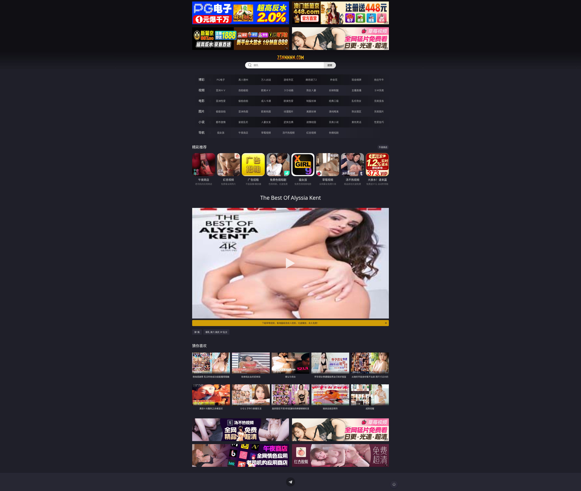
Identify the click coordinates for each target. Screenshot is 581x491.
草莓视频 (266, 132)
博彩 (202, 80)
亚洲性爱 (221, 101)
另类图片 (379, 111)
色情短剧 (334, 132)
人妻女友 (266, 122)
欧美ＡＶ (266, 90)
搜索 (329, 65)
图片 (202, 111)
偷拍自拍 (243, 101)
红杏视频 (311, 132)
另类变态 (379, 101)
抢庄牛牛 (379, 79)
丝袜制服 (334, 90)
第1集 (197, 332)
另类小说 (334, 122)
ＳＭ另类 (379, 90)
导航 (202, 133)
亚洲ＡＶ (221, 90)
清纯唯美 (334, 111)
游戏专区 (288, 79)
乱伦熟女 (356, 101)
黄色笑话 (356, 122)
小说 (202, 122)
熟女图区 (356, 111)
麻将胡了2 (311, 79)
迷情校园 (311, 122)
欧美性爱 (288, 101)
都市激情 (221, 122)
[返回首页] (394, 484)
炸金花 (333, 79)
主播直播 (356, 90)
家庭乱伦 (243, 122)
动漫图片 (288, 111)
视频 (202, 90)
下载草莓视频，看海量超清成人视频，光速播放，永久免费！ (290, 323)
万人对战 (266, 79)
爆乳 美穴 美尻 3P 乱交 (216, 332)
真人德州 (243, 79)
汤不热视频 (288, 132)
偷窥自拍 (221, 111)
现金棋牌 (356, 79)
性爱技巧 (379, 122)
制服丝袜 (311, 101)
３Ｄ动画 (288, 90)
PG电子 (221, 79)
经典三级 (334, 101)
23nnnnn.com (290, 57)
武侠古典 (288, 122)
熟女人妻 (311, 90)
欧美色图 (266, 111)
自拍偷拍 (243, 90)
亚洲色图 (243, 111)
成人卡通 (266, 101)
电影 (202, 101)
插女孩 (220, 132)
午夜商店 (243, 132)
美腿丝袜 (311, 111)
